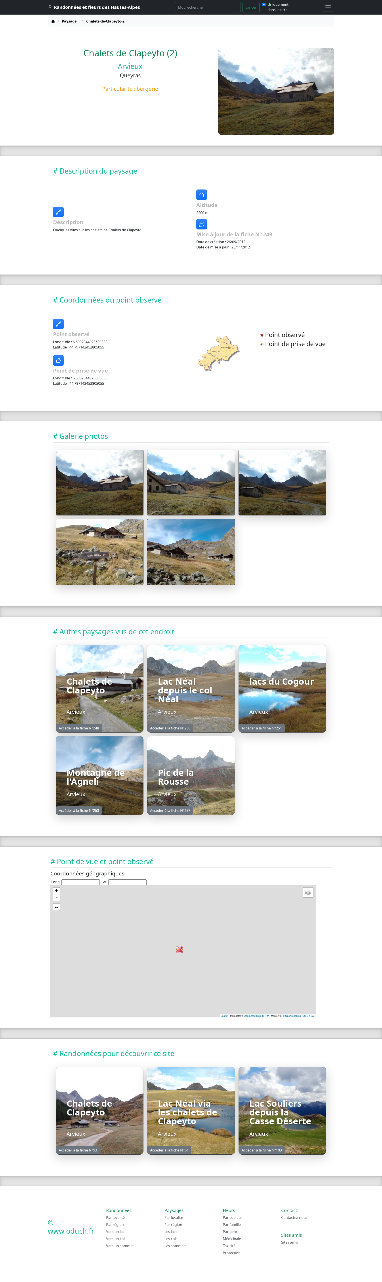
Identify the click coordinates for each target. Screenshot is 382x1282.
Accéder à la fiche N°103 (262, 1150)
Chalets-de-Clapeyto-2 (105, 21)
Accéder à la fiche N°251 (262, 728)
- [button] (56, 897)
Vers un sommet (120, 1245)
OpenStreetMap (252, 1015)
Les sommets (175, 1245)
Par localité (115, 1217)
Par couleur (232, 1217)
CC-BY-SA (308, 1015)
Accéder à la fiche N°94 (169, 1150)
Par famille (232, 1224)
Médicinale (232, 1238)
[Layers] (308, 892)
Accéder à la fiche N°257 (170, 810)
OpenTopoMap (293, 1015)
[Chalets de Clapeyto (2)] (99, 482)
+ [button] (56, 891)
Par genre (231, 1231)
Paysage (69, 21)
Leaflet (224, 1015)
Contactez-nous (294, 1217)
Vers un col (115, 1238)
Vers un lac (115, 1231)
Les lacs (170, 1231)
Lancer (251, 7)
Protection (232, 1252)
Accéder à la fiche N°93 (78, 1150)
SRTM (265, 1015)
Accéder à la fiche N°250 (170, 728)
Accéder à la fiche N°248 (79, 728)
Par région (115, 1224)
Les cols (171, 1238)
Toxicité (229, 1245)
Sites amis (289, 1242)
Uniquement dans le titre (277, 7)
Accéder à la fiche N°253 (79, 810)
